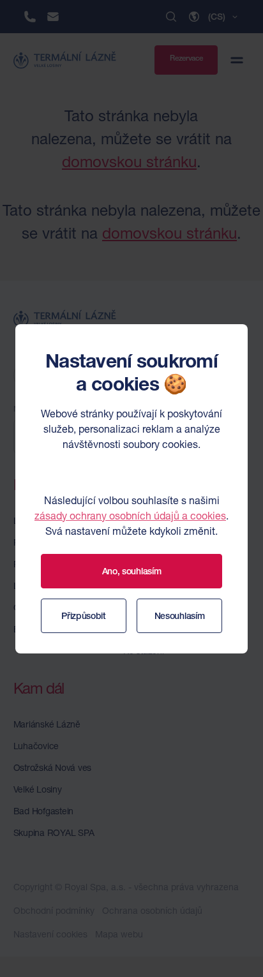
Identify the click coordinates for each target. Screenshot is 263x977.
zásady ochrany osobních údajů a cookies (130, 515)
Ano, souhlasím (132, 571)
